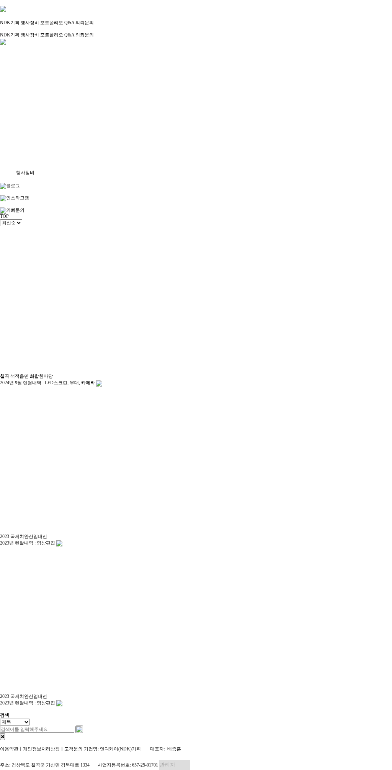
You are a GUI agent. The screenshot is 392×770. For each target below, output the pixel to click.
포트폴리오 (51, 22)
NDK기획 (10, 22)
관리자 (167, 765)
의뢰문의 (84, 22)
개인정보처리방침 (41, 749)
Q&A (69, 22)
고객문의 (73, 749)
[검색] (79, 729)
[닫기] (2, 736)
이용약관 (9, 749)
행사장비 (30, 22)
